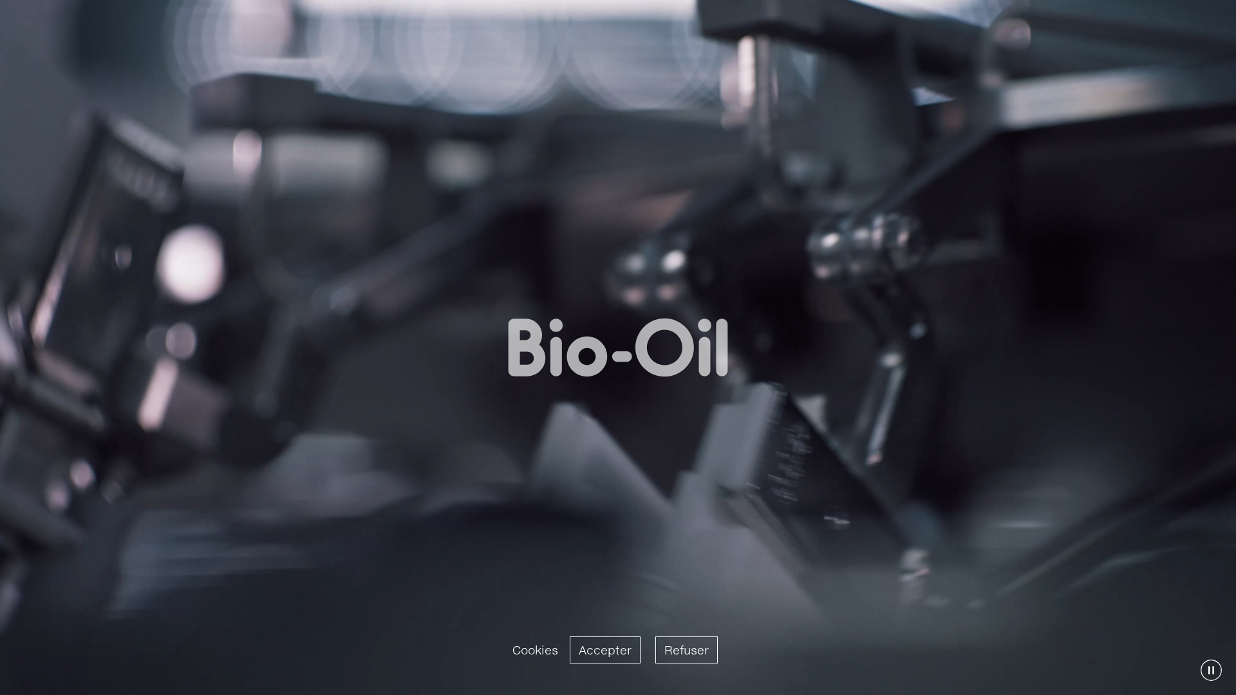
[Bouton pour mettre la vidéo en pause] (1211, 670)
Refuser (686, 650)
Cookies (535, 650)
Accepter (605, 650)
